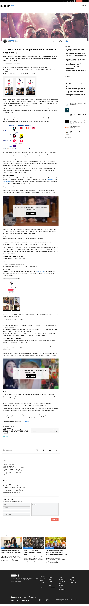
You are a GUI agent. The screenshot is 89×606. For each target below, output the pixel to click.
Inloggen (86, 1)
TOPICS (60, 577)
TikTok (4, 116)
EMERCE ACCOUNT (62, 579)
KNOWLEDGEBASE (52, 588)
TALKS (50, 575)
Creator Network (40, 271)
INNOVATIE (42, 587)
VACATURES (72, 577)
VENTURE (42, 582)
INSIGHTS (50, 579)
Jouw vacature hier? (68, 137)
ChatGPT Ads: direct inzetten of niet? (74, 82)
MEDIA (41, 580)
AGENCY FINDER (62, 581)
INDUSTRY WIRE (62, 589)
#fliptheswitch (7, 181)
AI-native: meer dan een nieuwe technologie (75, 86)
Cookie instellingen (30, 213)
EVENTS (50, 577)
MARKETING (42, 578)
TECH (41, 585)
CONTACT (71, 575)
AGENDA (60, 575)
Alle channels (84, 5)
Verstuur (54, 519)
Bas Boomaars (26, 421)
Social (66, 41)
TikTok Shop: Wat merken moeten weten (75, 53)
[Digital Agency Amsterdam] (16, 597)
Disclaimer (58, 599)
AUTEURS (50, 581)
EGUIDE (60, 583)
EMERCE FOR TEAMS (73, 582)
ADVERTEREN (72, 585)
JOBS (50, 585)
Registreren (79, 1)
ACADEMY (50, 583)
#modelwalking (52, 179)
